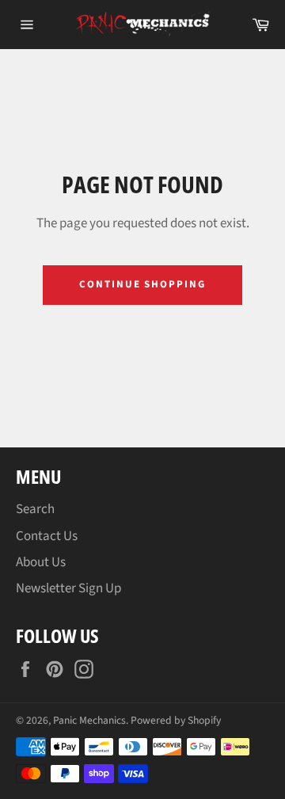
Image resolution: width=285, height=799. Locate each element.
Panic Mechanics (89, 720)
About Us (41, 562)
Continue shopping (142, 284)
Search (35, 509)
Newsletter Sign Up (68, 588)
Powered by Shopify (176, 720)
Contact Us (47, 536)
